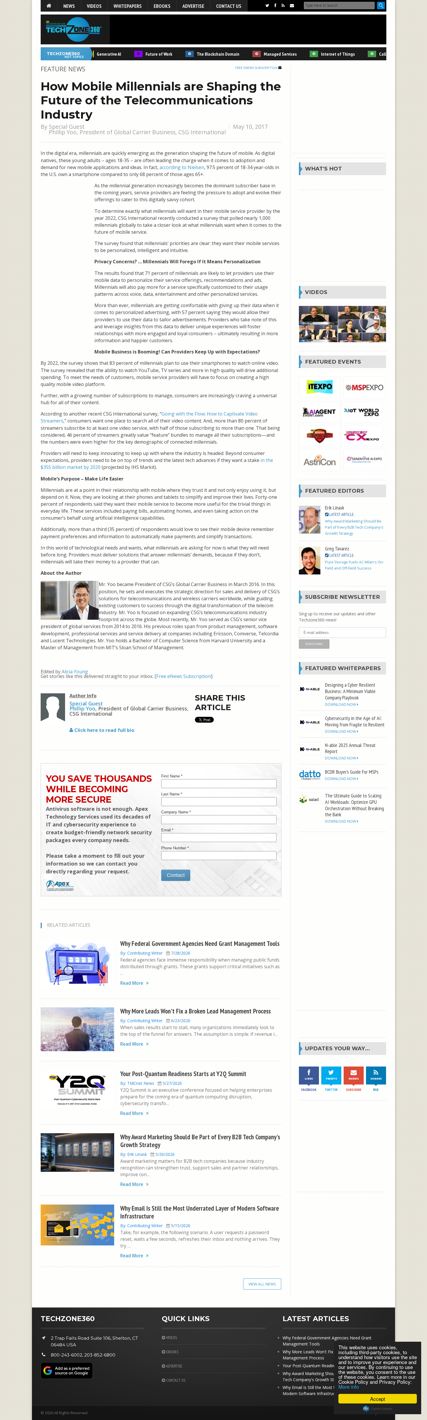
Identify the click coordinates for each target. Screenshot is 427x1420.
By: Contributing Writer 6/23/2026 (155, 1020)
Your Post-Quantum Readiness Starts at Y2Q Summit (183, 1073)
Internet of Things (322, 54)
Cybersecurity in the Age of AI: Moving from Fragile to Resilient (355, 721)
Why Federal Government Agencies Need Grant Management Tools (199, 943)
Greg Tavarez (337, 548)
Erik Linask (334, 507)
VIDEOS (171, 1337)
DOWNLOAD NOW (341, 704)
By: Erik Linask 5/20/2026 (147, 1154)
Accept (377, 1398)
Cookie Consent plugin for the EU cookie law (377, 1409)
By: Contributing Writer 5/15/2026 (155, 1225)
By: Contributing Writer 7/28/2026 (155, 953)
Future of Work (143, 54)
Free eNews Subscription (256, 67)
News (69, 5)
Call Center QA (376, 54)
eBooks (162, 5)
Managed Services (264, 54)
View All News (262, 1284)
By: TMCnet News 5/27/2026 (151, 1083)
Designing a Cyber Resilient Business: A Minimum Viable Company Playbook (350, 691)
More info (348, 1386)
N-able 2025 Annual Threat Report (350, 748)
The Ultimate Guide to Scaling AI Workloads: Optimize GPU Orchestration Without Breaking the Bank (354, 805)
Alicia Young (75, 671)
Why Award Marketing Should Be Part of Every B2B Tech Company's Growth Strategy (200, 1141)
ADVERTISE (173, 1366)
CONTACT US (175, 1380)
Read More (131, 983)
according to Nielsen (181, 167)
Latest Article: (341, 514)
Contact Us (228, 5)
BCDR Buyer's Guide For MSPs (351, 771)
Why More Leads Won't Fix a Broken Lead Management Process (195, 1011)
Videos (94, 5)
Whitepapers (128, 5)
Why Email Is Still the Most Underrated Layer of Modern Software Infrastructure (199, 1212)
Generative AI (93, 54)
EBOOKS (171, 1351)
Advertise (193, 5)
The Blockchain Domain (202, 54)
